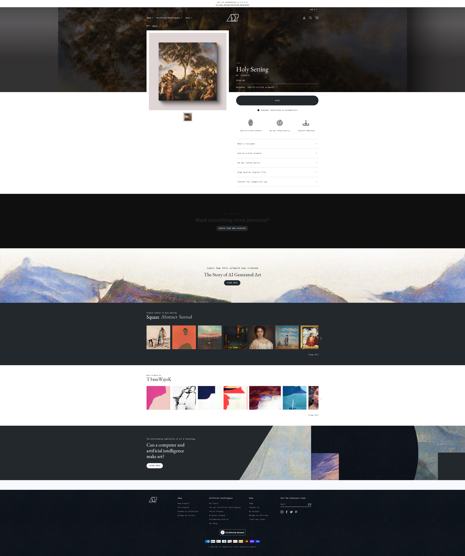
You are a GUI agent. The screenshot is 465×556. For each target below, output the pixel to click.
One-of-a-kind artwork (277, 153)
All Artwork (183, 507)
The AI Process (216, 511)
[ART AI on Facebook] (286, 512)
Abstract (169, 317)
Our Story (213, 503)
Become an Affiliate (258, 515)
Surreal (185, 317)
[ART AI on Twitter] (291, 512)
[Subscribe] (309, 504)
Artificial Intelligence (169, 18)
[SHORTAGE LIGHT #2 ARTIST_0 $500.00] (210, 398)
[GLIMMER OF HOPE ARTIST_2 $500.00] (235, 337)
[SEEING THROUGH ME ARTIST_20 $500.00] (261, 337)
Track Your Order (257, 519)
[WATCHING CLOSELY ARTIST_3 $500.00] (184, 337)
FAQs (251, 503)
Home (238, 63)
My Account (254, 511)
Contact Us (254, 507)
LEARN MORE (154, 466)
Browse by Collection (188, 511)
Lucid (235, 547)
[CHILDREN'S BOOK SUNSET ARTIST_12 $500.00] (210, 337)
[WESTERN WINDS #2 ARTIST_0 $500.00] (265, 398)
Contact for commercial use (277, 182)
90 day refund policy (277, 163)
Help (188, 18)
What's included (277, 144)
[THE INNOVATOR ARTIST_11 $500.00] (158, 337)
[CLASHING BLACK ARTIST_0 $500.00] (184, 398)
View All (313, 354)
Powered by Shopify (248, 547)
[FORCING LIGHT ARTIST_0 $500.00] (294, 398)
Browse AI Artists (186, 515)
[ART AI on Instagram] (281, 512)
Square (153, 317)
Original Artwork (217, 515)
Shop (149, 18)
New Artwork (183, 503)
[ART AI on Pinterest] (296, 512)
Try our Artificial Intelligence (225, 507)
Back (155, 26)
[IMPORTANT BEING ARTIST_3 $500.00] (287, 337)
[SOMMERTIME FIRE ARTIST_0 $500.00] (235, 398)
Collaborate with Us (219, 519)
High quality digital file (277, 172)
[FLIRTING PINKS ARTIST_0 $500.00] (158, 398)
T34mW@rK (245, 75)
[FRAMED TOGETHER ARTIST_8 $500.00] (312, 337)
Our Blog (213, 523)
